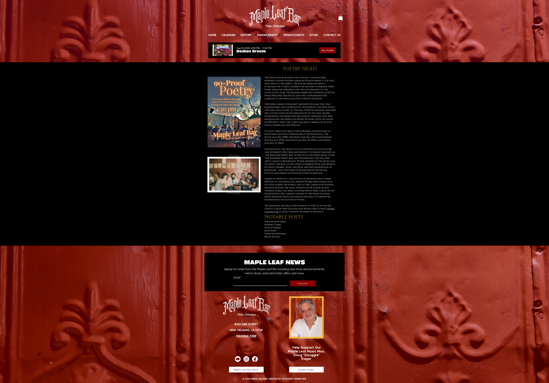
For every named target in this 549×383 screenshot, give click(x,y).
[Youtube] (238, 359)
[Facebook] (255, 359)
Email (237, 277)
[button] (340, 17)
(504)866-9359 (246, 336)
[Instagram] (246, 359)
